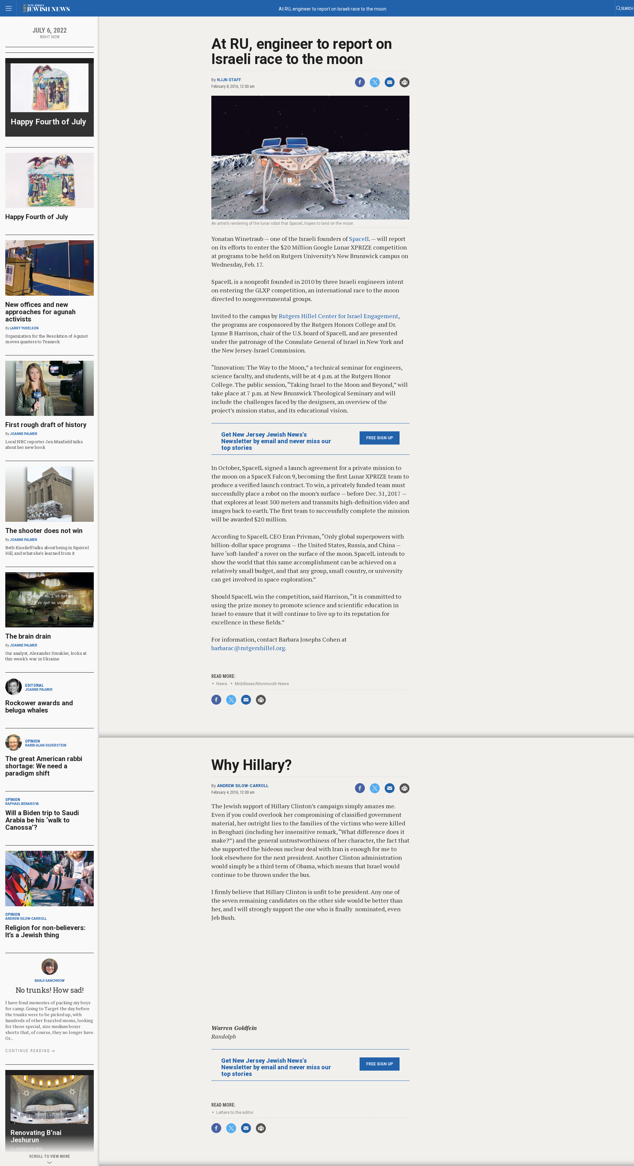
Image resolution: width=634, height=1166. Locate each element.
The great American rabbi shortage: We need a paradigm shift (43, 766)
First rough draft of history (46, 425)
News (221, 683)
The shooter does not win (44, 531)
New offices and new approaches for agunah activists (40, 312)
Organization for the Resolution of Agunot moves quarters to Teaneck (46, 339)
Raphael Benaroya (22, 804)
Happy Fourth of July (48, 121)
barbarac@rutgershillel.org (248, 648)
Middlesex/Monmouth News (262, 683)
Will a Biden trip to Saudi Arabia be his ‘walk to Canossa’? (42, 820)
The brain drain (28, 636)
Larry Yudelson (24, 328)
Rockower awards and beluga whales (39, 706)
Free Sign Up (379, 438)
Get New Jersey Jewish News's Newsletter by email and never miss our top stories (276, 441)
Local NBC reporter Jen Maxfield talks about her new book (44, 444)
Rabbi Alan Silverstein (45, 745)
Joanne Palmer (23, 434)
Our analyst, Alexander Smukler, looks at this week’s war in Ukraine (46, 656)
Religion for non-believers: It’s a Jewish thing (45, 931)
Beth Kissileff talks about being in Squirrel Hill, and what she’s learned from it (47, 550)
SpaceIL (359, 239)
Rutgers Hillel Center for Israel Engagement (338, 316)
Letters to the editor (235, 1112)
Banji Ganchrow (49, 981)
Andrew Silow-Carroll (242, 785)
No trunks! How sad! (50, 990)
